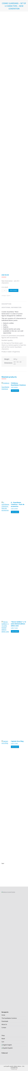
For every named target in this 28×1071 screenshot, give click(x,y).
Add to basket (13, 290)
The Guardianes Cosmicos (9, 1018)
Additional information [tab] (11, 307)
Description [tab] (6, 304)
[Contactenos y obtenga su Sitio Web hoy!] (14, 1069)
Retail (3, 1038)
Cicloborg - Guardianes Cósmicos (18, 384)
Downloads (5, 1021)
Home (3, 1015)
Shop (3, 1035)
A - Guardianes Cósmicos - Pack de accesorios (17, 504)
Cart (3, 1042)
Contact (4, 1027)
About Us (4, 1024)
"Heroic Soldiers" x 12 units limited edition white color (18, 624)
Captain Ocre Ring (17, 741)
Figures (8, 295)
